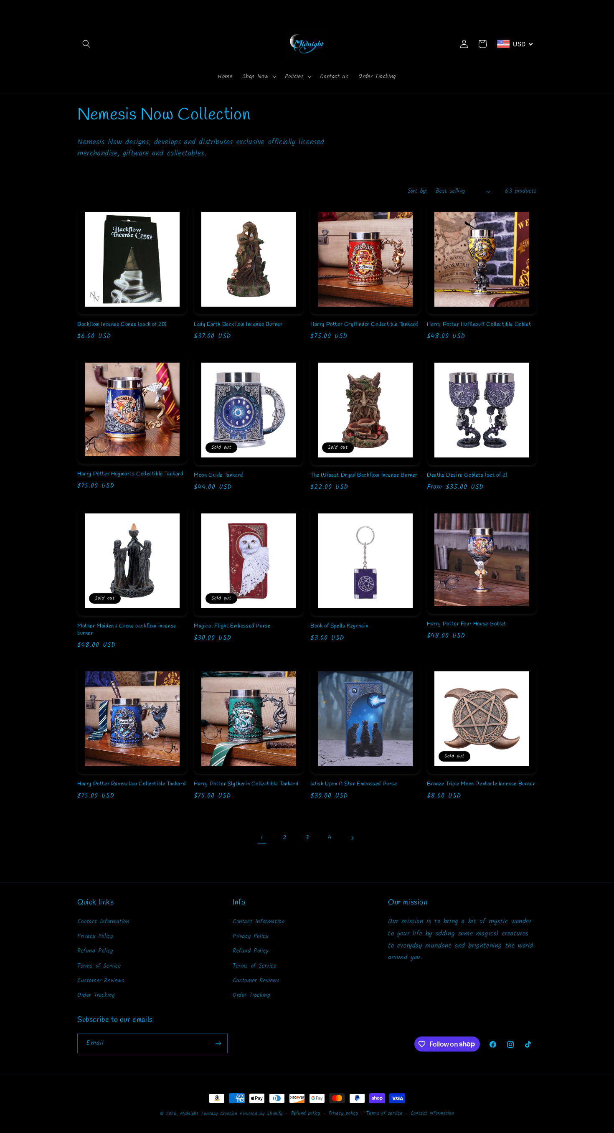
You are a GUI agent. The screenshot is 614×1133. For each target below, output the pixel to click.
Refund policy (305, 1113)
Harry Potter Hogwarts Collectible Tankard (130, 474)
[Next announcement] (534, 8)
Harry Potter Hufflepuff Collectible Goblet (479, 324)
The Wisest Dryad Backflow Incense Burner (364, 475)
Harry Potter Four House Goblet (466, 624)
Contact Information (103, 921)
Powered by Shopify (261, 1114)
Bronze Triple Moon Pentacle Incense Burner (481, 784)
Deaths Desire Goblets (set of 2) (467, 475)
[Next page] (352, 838)
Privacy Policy (95, 936)
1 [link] (262, 837)
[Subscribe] (218, 1043)
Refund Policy (95, 950)
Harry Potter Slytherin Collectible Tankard (246, 784)
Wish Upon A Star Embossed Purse (353, 784)
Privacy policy (343, 1113)
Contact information (432, 1113)
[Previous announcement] (80, 8)
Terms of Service (99, 965)
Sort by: (417, 191)
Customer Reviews (100, 980)
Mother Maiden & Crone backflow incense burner (126, 630)
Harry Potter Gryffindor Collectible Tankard (364, 324)
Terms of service (384, 1113)
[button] (86, 44)
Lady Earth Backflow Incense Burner (238, 324)
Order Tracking (96, 995)
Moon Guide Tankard (218, 475)
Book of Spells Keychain (339, 626)
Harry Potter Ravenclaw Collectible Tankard (131, 784)
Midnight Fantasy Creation (210, 1114)
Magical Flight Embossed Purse (232, 626)
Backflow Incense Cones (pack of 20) (122, 324)
